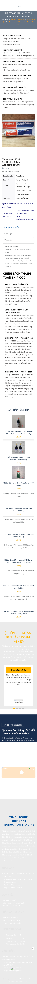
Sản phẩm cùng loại (18, 409)
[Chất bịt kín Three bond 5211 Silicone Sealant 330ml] (18, 498)
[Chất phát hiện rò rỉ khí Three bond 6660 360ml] (18, 472)
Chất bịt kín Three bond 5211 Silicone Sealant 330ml (18, 509)
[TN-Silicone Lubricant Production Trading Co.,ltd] (18, 5)
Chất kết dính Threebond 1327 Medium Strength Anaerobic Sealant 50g (18, 432)
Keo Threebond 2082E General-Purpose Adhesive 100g (19, 535)
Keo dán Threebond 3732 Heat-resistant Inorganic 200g (18, 587)
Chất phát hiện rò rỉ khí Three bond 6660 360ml (18, 484)
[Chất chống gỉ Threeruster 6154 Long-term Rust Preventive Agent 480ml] (18, 549)
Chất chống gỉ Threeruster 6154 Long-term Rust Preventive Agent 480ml (18, 561)
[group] (18, 130)
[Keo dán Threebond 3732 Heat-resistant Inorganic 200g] (18, 575)
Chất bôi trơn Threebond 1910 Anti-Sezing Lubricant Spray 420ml (18, 612)
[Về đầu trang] (32, 974)
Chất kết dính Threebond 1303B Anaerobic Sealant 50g (18, 458)
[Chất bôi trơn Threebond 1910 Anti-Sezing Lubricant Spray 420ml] (18, 601)
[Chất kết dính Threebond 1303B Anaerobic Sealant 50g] (18, 447)
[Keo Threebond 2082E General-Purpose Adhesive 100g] (18, 524)
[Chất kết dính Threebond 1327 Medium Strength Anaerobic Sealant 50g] (18, 421)
